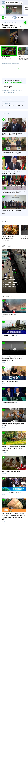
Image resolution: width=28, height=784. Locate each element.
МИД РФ (16, 70)
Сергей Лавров (6, 72)
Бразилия (7, 68)
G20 (3, 68)
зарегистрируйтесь (16, 82)
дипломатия (21, 68)
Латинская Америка (7, 70)
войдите (5, 82)
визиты (14, 68)
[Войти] (22, 17)
